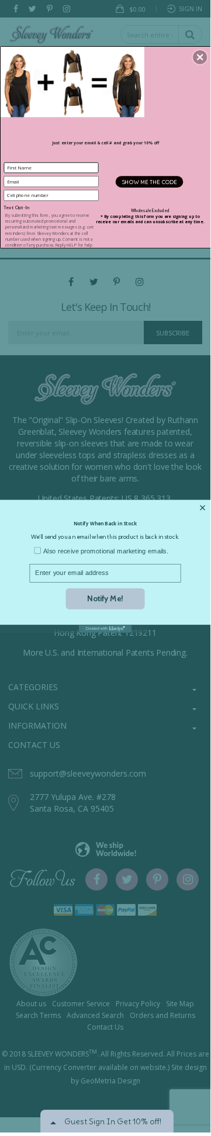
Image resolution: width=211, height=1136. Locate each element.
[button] (200, 57)
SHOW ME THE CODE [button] (149, 181)
